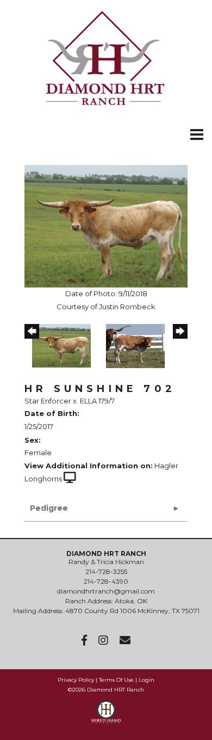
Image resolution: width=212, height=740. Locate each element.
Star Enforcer (47, 400)
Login (146, 679)
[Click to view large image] (106, 225)
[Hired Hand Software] (106, 717)
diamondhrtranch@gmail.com (106, 591)
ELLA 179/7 (97, 400)
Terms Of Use (116, 679)
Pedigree (49, 508)
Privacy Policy (76, 679)
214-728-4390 (106, 581)
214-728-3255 (106, 571)
